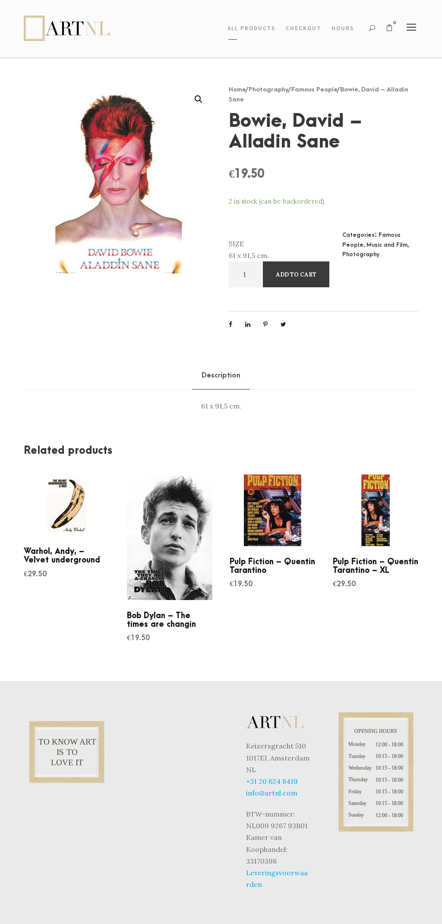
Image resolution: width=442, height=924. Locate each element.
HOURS (343, 28)
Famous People (314, 89)
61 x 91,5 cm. (249, 255)
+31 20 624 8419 (272, 781)
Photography (269, 89)
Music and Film (386, 245)
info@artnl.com (271, 793)
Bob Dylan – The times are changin (161, 620)
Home (237, 89)
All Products (251, 28)
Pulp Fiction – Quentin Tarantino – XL (375, 566)
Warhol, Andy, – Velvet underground (62, 555)
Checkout (303, 28)
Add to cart (296, 274)
